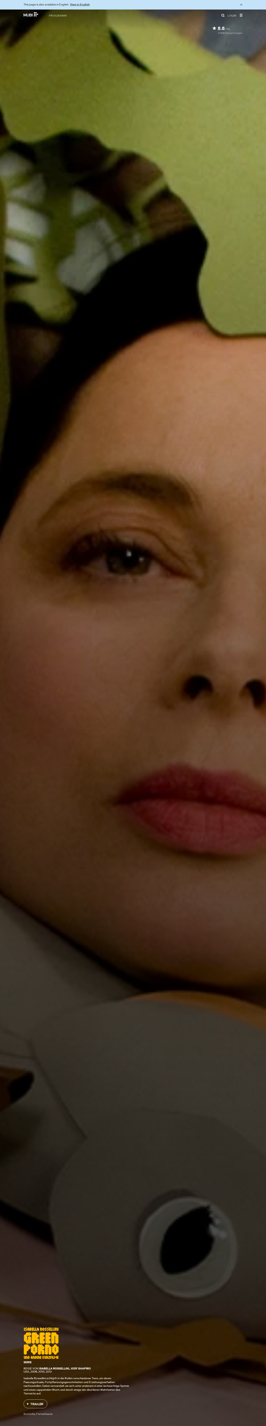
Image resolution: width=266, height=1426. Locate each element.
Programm (58, 15)
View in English (80, 4)
